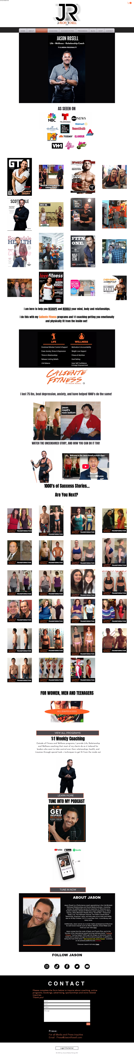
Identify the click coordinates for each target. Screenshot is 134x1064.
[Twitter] (77, 966)
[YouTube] (87, 966)
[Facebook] (67, 966)
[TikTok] (56, 966)
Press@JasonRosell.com (69, 1037)
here (95, 927)
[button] (129, 3)
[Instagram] (46, 966)
